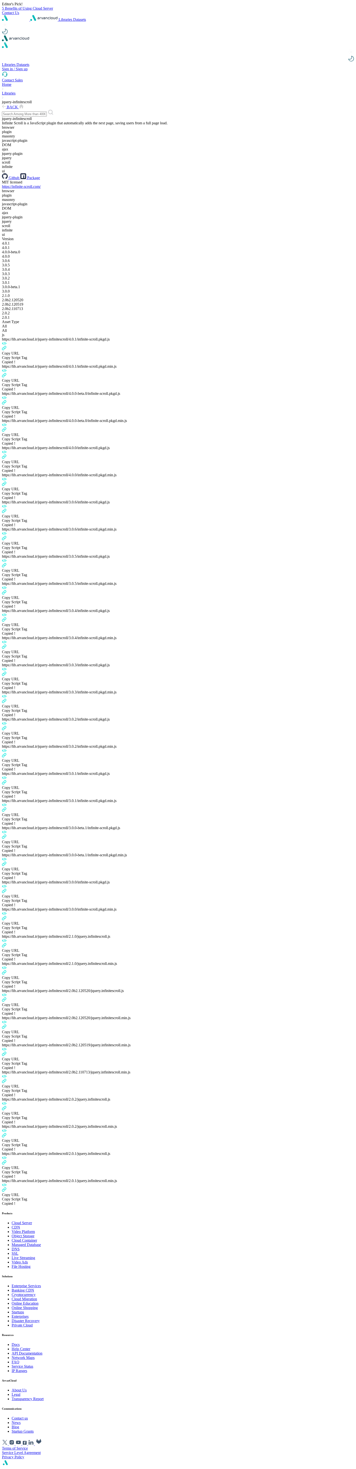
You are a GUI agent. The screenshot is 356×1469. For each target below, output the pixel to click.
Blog (15, 1427)
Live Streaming (23, 1258)
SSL (15, 1253)
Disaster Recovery (26, 1321)
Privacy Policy (13, 1457)
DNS (16, 1249)
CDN (16, 1227)
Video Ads (20, 1262)
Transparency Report (28, 1399)
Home (6, 84)
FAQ (15, 1362)
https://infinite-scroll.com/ (21, 186)
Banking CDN (23, 1290)
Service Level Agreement (21, 1453)
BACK (12, 107)
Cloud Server (22, 1223)
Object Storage (23, 1236)
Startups (18, 1312)
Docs (16, 1344)
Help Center (21, 1349)
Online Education (25, 1303)
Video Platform (23, 1232)
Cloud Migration (24, 1299)
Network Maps (23, 1358)
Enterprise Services (26, 1286)
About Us (19, 1390)
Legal (16, 1394)
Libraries (66, 19)
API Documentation (27, 1353)
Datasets (79, 19)
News (16, 1423)
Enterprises (20, 1316)
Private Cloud (22, 1325)
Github (14, 178)
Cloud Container (24, 1240)
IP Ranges (19, 1371)
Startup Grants (23, 1431)
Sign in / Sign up (15, 69)
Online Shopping (25, 1308)
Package (33, 178)
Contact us (20, 1418)
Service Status (22, 1366)
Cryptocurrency (24, 1295)
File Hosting (21, 1266)
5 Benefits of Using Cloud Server (27, 8)
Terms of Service (15, 1448)
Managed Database (26, 1245)
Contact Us (10, 13)
